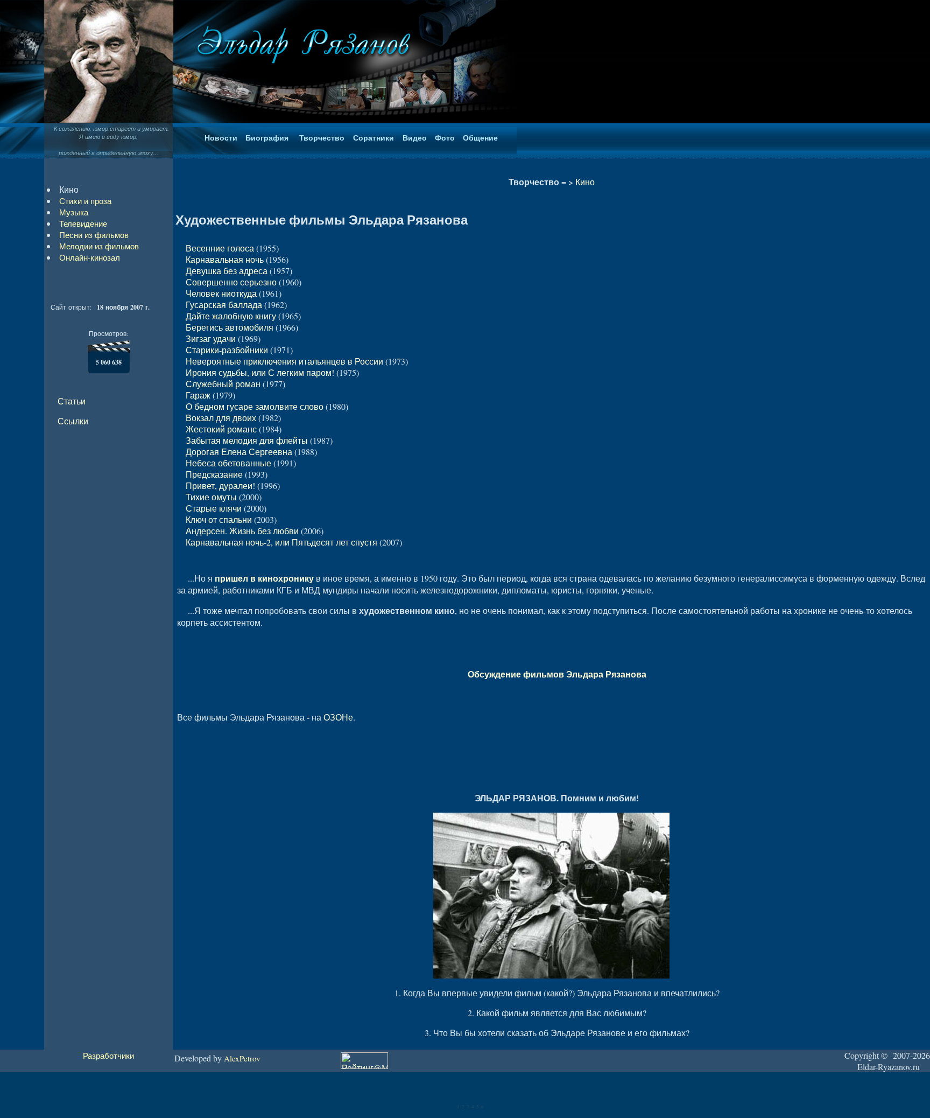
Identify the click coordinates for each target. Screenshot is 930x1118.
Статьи (72, 401)
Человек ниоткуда (221, 293)
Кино (585, 181)
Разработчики (108, 1055)
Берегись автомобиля (229, 327)
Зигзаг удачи (211, 338)
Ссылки (73, 421)
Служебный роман (223, 383)
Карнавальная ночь (225, 259)
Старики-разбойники (227, 349)
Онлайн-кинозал (89, 257)
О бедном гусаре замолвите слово (254, 406)
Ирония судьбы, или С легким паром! (260, 372)
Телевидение (83, 223)
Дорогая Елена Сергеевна (239, 451)
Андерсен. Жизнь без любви (242, 530)
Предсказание (214, 474)
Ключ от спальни (219, 519)
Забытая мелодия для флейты (247, 440)
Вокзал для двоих (221, 417)
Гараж (198, 395)
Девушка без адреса (226, 270)
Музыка (73, 212)
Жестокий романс (221, 429)
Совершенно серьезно (231, 282)
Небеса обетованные (228, 463)
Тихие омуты (211, 496)
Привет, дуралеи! (220, 485)
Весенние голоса (220, 248)
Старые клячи (214, 508)
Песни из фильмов (94, 234)
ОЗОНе (338, 717)
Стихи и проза (85, 200)
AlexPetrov (242, 1058)
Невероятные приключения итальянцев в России (284, 361)
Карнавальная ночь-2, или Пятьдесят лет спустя (281, 542)
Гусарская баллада (224, 304)
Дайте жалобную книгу (231, 316)
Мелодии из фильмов (99, 246)
